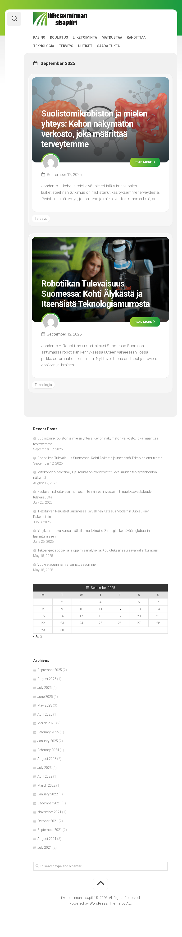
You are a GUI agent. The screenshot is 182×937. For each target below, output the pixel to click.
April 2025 (44, 714)
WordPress (98, 903)
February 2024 (48, 750)
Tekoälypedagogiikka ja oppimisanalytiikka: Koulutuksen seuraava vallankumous (97, 550)
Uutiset (85, 46)
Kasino (39, 37)
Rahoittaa (136, 37)
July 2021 (44, 847)
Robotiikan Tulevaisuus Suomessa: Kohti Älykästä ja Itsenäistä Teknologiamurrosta (95, 294)
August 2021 (46, 839)
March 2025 (46, 723)
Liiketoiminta (85, 37)
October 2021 (47, 821)
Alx (128, 903)
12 (120, 609)
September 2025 (49, 670)
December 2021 (49, 803)
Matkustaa (112, 37)
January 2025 (47, 741)
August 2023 (46, 759)
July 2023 (44, 768)
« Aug (37, 636)
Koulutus (59, 37)
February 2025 (48, 732)
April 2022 (44, 776)
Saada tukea (108, 46)
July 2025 (44, 688)
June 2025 (45, 697)
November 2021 (49, 812)
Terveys (66, 46)
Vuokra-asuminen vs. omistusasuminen (67, 564)
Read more (143, 162)
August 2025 (46, 679)
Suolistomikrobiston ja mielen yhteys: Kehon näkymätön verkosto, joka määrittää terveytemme (94, 129)
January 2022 (47, 794)
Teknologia (43, 46)
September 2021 (49, 830)
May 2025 (44, 705)
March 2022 (46, 785)
